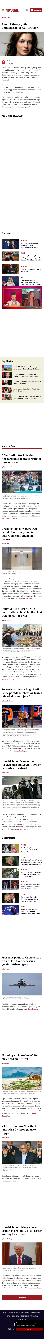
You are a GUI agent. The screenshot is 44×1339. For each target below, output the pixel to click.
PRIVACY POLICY (10, 1316)
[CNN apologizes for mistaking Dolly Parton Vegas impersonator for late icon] (10, 281)
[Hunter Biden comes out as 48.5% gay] (10, 269)
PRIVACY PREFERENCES (22, 1316)
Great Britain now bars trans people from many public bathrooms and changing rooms (20, 534)
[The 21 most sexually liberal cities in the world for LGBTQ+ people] (7, 397)
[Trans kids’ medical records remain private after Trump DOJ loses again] (10, 873)
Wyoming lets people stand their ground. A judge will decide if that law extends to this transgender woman (31, 259)
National (24, 241)
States (23, 906)
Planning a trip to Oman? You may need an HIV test (20, 1057)
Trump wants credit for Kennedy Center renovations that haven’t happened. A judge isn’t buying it (30, 247)
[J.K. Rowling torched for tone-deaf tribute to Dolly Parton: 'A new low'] (10, 848)
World (10, 17)
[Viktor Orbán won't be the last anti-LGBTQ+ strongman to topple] (22, 1153)
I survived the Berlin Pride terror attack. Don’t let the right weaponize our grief (22, 612)
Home (4, 17)
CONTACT (4, 1312)
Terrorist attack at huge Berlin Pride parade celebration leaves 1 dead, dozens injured (22, 692)
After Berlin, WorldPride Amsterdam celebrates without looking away (21, 458)
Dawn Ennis (6, 543)
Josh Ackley (6, 1137)
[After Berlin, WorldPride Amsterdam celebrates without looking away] (22, 482)
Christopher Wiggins (8, 701)
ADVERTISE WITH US (36, 1312)
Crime (23, 253)
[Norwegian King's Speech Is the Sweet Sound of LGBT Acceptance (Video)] (7, 382)
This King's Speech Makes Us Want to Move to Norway (27, 382)
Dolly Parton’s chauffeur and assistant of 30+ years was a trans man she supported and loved (31, 863)
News (22, 278)
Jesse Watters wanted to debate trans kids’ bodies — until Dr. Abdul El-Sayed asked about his (31, 888)
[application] (22, 297)
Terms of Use (30, 1325)
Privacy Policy (20, 1325)
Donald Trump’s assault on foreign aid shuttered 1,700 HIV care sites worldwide (21, 764)
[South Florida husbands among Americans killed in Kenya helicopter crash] (7, 368)
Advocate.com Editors (13, 61)
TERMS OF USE (34, 1316)
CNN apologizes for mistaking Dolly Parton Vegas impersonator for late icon (31, 283)
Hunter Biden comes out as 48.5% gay (31, 270)
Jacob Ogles (6, 772)
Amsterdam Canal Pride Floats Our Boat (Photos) (27, 390)
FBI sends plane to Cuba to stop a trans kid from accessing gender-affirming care (21, 961)
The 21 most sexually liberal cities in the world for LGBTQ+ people (27, 397)
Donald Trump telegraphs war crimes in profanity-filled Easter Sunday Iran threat (22, 1230)
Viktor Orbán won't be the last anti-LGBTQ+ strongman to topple (20, 1129)
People (23, 845)
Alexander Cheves (7, 620)
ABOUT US (12, 1312)
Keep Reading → (12, 518)
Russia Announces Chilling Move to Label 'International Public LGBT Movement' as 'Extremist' (26, 376)
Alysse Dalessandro (8, 467)
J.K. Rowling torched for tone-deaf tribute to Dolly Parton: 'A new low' (30, 850)
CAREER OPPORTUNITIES (22, 1312)
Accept (29, 1329)
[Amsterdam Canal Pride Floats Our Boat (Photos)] (7, 390)
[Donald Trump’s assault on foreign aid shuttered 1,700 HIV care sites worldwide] (22, 788)
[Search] (27, 10)
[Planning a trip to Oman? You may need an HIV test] (22, 1078)
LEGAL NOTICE (22, 1320)
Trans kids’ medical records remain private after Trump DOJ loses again (31, 874)
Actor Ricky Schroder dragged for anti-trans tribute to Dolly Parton (29, 899)
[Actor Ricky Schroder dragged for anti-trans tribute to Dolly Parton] (10, 898)
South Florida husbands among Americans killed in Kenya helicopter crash (27, 369)
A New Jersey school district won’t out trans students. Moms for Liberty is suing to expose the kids (31, 912)
